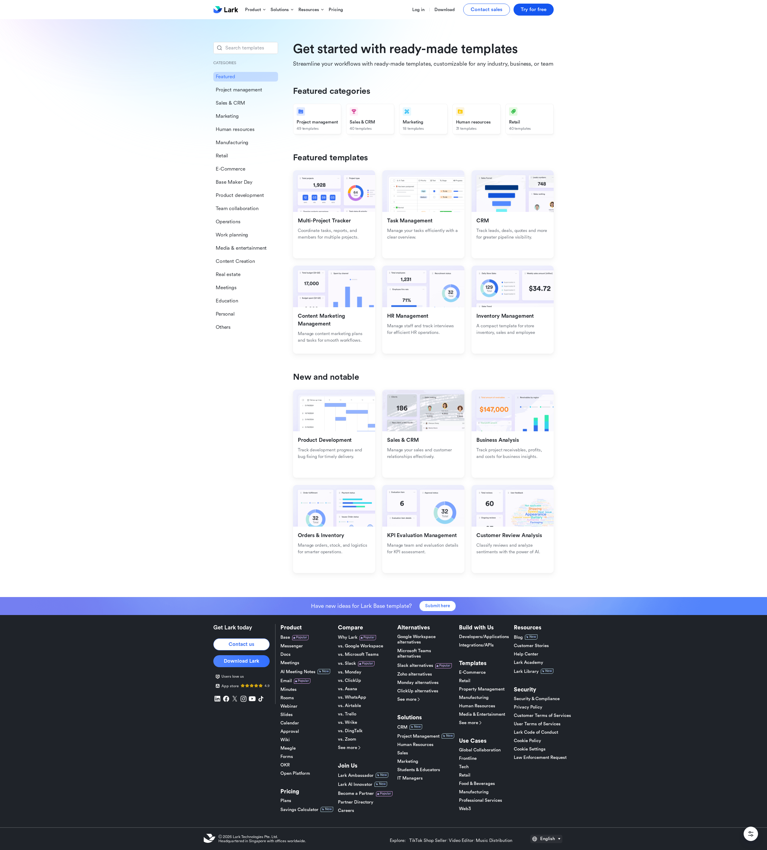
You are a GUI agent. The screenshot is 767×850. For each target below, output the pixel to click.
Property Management (482, 689)
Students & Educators (418, 769)
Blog (518, 637)
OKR (285, 765)
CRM (402, 727)
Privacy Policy (528, 707)
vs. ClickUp (349, 680)
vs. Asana (347, 688)
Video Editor (461, 840)
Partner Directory (355, 802)
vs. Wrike (347, 722)
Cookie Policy (527, 740)
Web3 (465, 808)
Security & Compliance (537, 698)
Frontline (468, 758)
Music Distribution (494, 840)
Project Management (418, 736)
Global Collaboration (480, 750)
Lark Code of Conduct (536, 732)
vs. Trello (347, 714)
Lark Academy (528, 662)
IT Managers (410, 778)
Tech (464, 766)
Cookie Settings (530, 749)
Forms (286, 756)
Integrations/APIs (476, 645)
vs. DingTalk (350, 730)
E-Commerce (472, 672)
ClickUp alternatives (417, 691)
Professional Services (480, 800)
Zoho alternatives (414, 674)
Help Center (526, 654)
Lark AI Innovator (355, 784)
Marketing (407, 761)
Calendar (289, 723)
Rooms (287, 697)
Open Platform (295, 773)
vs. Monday (349, 672)
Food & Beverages (477, 783)
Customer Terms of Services (542, 715)
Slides (286, 714)
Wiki (285, 739)
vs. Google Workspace (360, 646)
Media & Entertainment (482, 714)
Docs (285, 654)
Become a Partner (356, 793)
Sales (402, 753)
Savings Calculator (299, 809)
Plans (285, 800)
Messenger (291, 646)
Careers (346, 810)
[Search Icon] (245, 48)
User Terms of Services (537, 724)
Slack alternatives (415, 665)
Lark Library (526, 671)
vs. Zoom (347, 739)
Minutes (288, 689)
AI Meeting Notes (297, 671)
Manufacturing (474, 697)
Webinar (289, 706)
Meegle (288, 748)
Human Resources (415, 744)
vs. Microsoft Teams (358, 654)
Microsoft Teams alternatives (414, 653)
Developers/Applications (484, 636)
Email (286, 680)
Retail (464, 680)
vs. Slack (347, 663)
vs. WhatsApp (352, 697)
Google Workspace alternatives (416, 639)
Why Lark (347, 637)
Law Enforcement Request (540, 757)
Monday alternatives (418, 682)
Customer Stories (531, 645)
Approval (289, 731)
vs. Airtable (349, 705)
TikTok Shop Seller (427, 840)
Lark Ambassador (356, 775)
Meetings (289, 662)
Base (285, 637)
